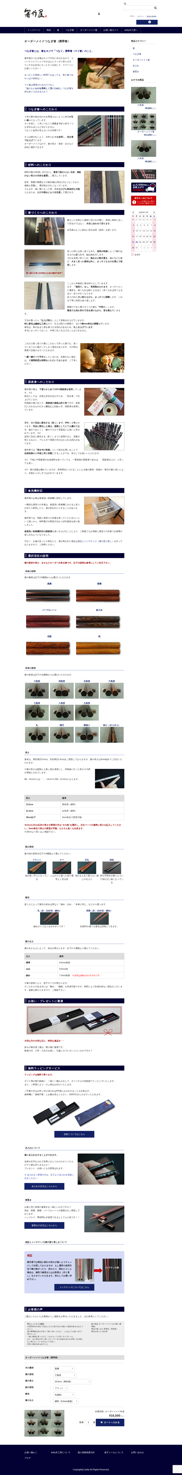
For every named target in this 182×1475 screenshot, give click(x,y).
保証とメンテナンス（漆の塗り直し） (96, 541)
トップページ (34, 30)
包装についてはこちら (74, 1134)
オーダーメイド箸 (88, 30)
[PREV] (133, 212)
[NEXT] (153, 212)
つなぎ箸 (69, 30)
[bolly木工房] (35, 14)
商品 (49, 30)
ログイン (140, 16)
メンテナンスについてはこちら (74, 1287)
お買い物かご (30, 1452)
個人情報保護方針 (86, 1452)
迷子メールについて (114, 1452)
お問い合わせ (137, 1452)
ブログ (27, 1458)
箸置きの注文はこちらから (44, 1225)
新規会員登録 (151, 16)
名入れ (136, 66)
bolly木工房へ (131, 30)
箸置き (136, 71)
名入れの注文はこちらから (44, 1186)
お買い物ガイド (110, 30)
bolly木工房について (60, 1452)
